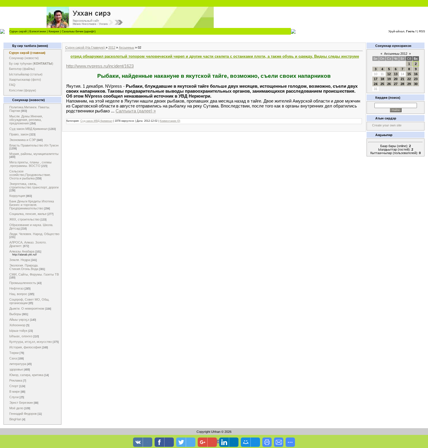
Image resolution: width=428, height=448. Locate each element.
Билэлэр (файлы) (22, 68)
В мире (14, 391)
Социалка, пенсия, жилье (28, 214)
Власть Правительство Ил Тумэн (34, 145)
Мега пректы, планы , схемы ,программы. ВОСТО (30, 163)
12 (389, 74)
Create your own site (387, 125)
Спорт (13, 386)
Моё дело (16, 408)
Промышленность (22, 283)
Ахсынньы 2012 (395, 53)
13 (395, 74)
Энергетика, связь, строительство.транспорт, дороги (34, 185)
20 (395, 79)
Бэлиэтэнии (37, 31)
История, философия (25, 347)
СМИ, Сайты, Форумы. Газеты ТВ (34, 274)
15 (409, 74)
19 (389, 79)
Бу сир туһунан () (31, 63)
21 (402, 79)
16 (416, 74)
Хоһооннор (17, 325)
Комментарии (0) (170, 120)
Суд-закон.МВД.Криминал (28, 128)
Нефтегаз (16, 288)
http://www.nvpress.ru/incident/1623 (100, 66)
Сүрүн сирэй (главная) (27, 52)
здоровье (16, 369)
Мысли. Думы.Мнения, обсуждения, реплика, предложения (26, 119)
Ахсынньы (126, 47)
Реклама (15, 380)
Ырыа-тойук (18, 330)
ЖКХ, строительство (24, 219)
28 (402, 84)
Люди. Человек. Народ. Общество (34, 234)
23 (416, 79)
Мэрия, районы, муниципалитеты (34, 154)
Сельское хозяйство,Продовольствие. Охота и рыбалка (30, 175)
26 (389, 84)
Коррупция (17, 195)
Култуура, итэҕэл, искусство (30, 341)
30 (416, 84)
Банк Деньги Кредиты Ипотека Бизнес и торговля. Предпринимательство (31, 205)
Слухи (14, 397)
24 (375, 84)
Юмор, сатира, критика (26, 375)
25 (382, 84)
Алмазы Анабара (21, 251)
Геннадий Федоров (23, 413)
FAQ (12, 85)
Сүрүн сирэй (18, 31)
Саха (13, 358)
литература (17, 364)
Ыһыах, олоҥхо (20, 336)
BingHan (15, 419)
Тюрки (14, 352)
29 (409, 84)
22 (409, 79)
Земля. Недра (19, 260)
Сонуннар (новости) (24, 58)
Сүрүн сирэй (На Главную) (85, 47)
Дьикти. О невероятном (26, 308)
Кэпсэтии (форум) (22, 90)
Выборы (15, 314)
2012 (111, 47)
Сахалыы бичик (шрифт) (78, 31)
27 (395, 84)
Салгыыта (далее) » (136, 110)
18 (382, 79)
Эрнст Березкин (21, 402)
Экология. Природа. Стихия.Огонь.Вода (23, 267)
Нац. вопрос (18, 294)
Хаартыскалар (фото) (25, 79)
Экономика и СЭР (22, 140)
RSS (422, 31)
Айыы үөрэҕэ (19, 319)
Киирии (54, 31)
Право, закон (19, 134)
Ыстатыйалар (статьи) (26, 74)
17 (375, 79)
